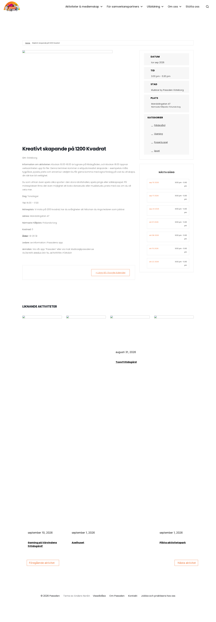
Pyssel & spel (161, 142)
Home (27, 43)
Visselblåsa (99, 595)
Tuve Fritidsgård (126, 362)
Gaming (158, 133)
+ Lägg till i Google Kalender (110, 272)
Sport (157, 150)
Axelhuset (78, 542)
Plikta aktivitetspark (173, 542)
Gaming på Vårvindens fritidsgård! (42, 544)
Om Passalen (116, 595)
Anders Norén (82, 596)
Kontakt (132, 595)
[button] (207, 6)
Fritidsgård (159, 125)
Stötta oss (192, 6)
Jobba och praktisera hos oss (158, 595)
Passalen (54, 596)
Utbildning (153, 6)
